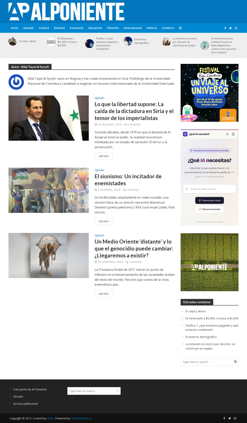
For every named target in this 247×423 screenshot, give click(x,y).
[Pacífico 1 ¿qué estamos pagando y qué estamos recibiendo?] (89, 43)
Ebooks (18, 396)
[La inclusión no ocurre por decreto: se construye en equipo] (165, 41)
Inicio (14, 28)
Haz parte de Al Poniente (30, 389)
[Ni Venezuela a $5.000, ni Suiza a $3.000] (50, 41)
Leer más (104, 156)
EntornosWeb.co (81, 418)
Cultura (44, 28)
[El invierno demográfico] (127, 41)
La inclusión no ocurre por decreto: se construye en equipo (185, 42)
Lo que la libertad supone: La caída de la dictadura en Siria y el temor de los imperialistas (134, 111)
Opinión (28, 28)
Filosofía (113, 28)
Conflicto (168, 28)
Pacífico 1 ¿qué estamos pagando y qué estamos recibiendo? (107, 43)
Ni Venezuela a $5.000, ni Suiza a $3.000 (67, 42)
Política (152, 28)
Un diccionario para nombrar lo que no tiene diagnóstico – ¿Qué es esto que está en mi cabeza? (223, 45)
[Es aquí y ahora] (12, 41)
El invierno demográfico (141, 41)
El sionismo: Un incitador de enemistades (128, 179)
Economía (76, 28)
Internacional (133, 28)
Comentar (134, 124)
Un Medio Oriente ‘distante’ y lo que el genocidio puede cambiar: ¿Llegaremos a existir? (134, 248)
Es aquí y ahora (27, 41)
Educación (95, 28)
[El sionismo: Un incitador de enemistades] (48, 190)
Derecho (59, 28)
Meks (50, 418)
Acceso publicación (25, 403)
